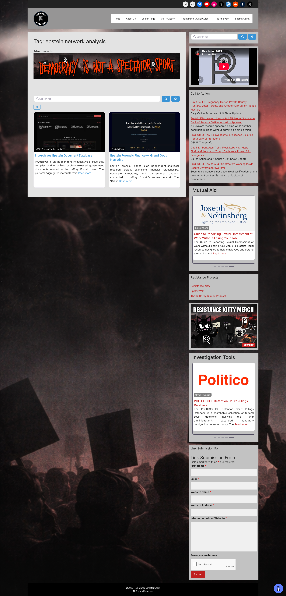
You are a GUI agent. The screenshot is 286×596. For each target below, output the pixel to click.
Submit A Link (242, 18)
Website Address (202, 496)
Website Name (201, 483)
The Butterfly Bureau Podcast (208, 295)
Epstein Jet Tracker (207, 401)
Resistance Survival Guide (195, 18)
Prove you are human (204, 546)
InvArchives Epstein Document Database (63, 155)
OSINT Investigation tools (49, 149)
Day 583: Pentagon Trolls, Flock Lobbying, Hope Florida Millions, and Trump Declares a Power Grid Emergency (221, 151)
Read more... (214, 253)
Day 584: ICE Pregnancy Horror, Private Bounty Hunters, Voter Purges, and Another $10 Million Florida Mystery (223, 106)
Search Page (148, 18)
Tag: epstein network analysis (70, 41)
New (250, 198)
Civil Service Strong (208, 234)
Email (195, 470)
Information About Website (209, 509)
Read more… (85, 173)
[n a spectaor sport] (107, 78)
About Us (131, 18)
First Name (198, 457)
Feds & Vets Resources (206, 228)
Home (117, 18)
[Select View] (37, 107)
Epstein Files (117, 149)
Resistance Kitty (200, 285)
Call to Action (168, 18)
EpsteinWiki (197, 290)
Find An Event (221, 18)
